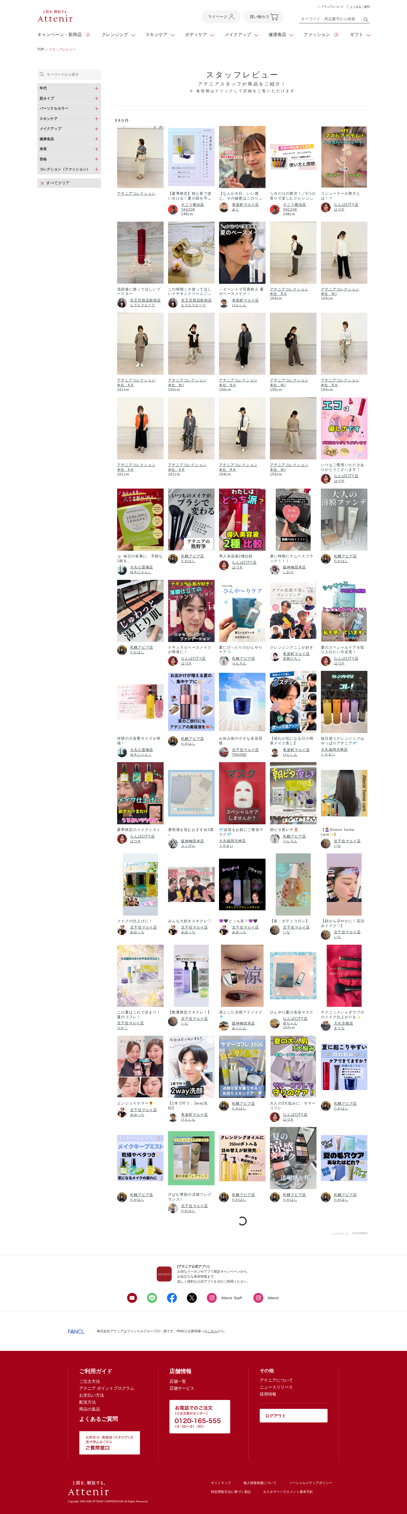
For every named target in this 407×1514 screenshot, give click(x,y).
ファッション (316, 34)
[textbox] (334, 20)
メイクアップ (238, 34)
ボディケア (196, 34)
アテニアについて (332, 6)
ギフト (356, 34)
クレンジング (115, 34)
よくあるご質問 (360, 6)
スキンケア (156, 34)
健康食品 (277, 34)
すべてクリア (57, 183)
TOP (40, 49)
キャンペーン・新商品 (59, 34)
